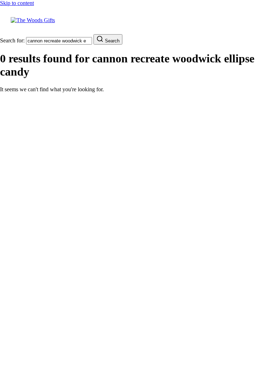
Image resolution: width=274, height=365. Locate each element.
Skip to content (17, 3)
